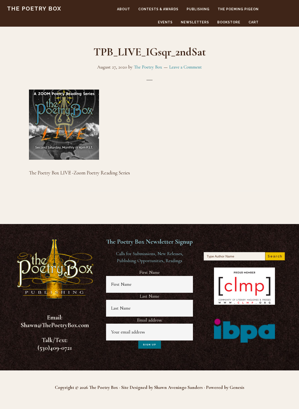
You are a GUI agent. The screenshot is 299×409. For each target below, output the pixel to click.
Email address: (149, 320)
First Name (149, 272)
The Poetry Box (34, 8)
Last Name (149, 296)
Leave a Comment (185, 67)
